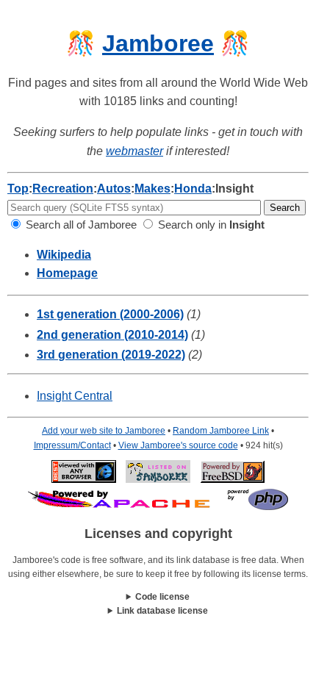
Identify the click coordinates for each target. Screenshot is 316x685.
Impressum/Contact (72, 445)
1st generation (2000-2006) (110, 314)
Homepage (67, 273)
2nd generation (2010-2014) (112, 335)
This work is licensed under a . (158, 612)
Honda (193, 188)
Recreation (62, 188)
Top (18, 188)
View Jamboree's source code (178, 445)
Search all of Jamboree (80, 224)
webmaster (134, 151)
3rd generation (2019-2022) (111, 354)
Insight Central (74, 396)
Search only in (210, 224)
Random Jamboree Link (221, 431)
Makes (152, 188)
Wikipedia (64, 254)
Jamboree (158, 43)
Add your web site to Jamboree (103, 431)
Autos (114, 188)
